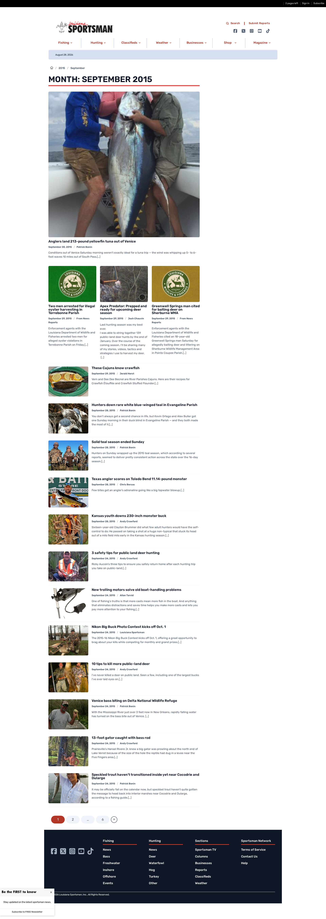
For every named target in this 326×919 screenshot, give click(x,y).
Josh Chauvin (136, 318)
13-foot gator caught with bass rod (121, 738)
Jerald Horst (127, 373)
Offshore (109, 876)
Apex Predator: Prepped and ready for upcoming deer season (123, 310)
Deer (152, 856)
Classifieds (203, 876)
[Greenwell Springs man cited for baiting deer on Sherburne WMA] (176, 284)
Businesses (203, 863)
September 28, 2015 (103, 410)
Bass (106, 856)
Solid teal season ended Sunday (118, 442)
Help (244, 863)
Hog (152, 870)
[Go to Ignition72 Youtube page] (260, 31)
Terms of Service (253, 850)
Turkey (154, 876)
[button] (64, 43)
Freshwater (111, 863)
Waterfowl (156, 863)
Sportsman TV (205, 850)
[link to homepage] (84, 27)
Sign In (305, 3)
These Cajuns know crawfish (116, 368)
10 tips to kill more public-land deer (121, 664)
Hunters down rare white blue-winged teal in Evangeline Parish (144, 405)
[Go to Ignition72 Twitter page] (243, 31)
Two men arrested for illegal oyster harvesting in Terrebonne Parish (71, 310)
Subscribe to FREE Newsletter (27, 912)
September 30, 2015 (60, 247)
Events (108, 883)
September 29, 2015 (60, 318)
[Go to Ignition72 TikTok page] (268, 31)
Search (235, 23)
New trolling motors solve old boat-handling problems (136, 590)
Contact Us (249, 856)
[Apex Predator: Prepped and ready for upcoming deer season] (124, 284)
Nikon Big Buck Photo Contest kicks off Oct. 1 (129, 627)
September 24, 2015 (103, 558)
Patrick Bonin (84, 247)
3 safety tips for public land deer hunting (126, 553)
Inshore (108, 870)
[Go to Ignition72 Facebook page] (235, 31)
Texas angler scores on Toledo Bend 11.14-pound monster (139, 479)
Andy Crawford (129, 521)
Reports (201, 870)
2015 (62, 68)
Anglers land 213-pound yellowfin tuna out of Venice (92, 241)
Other (153, 883)
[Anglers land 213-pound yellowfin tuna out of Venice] (124, 164)
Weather (201, 883)
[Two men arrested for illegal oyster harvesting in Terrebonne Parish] (72, 284)
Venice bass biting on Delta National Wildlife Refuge (134, 701)
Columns (201, 856)
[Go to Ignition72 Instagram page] (252, 31)
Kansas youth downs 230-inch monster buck (129, 516)
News (107, 850)
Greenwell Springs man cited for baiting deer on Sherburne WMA (176, 310)
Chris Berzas (127, 484)
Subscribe (318, 3)
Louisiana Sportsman (132, 632)
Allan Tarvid (127, 595)
